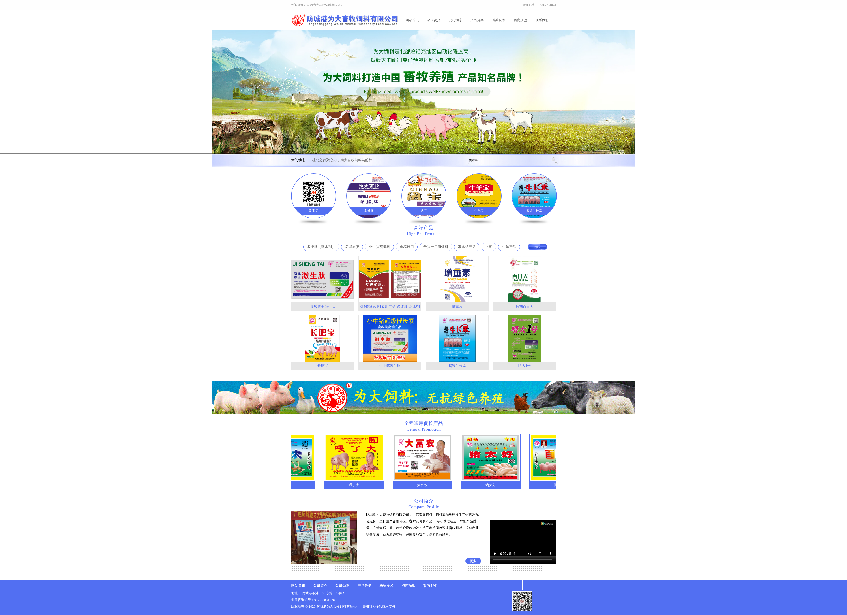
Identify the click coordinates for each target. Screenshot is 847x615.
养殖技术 (498, 20)
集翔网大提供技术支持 (378, 606)
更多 (473, 561)
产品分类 (477, 20)
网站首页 (412, 20)
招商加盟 (520, 20)
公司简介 (433, 20)
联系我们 (542, 20)
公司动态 (455, 20)
